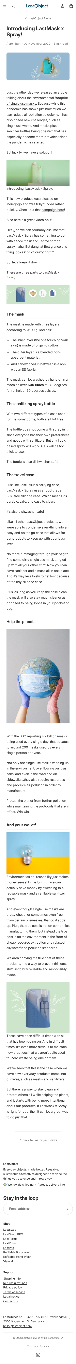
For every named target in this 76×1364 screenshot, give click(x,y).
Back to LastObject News (40, 1140)
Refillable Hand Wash (17, 1257)
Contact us (10, 1301)
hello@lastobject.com (17, 1326)
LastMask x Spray (53, 1106)
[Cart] (71, 6)
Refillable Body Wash (17, 1252)
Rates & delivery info (51, 1184)
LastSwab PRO (13, 1234)
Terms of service (14, 1292)
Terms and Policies (38, 1346)
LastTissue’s (29, 485)
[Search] (13, 6)
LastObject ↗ (55, 1337)
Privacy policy (12, 1287)
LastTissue (10, 1238)
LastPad (8, 1247)
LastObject (28, 1337)
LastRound (10, 1243)
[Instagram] (38, 1354)
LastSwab (9, 1229)
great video (35, 220)
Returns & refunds (15, 1283)
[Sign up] (66, 1209)
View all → (10, 1261)
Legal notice (11, 1296)
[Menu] (4, 6)
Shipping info (12, 1278)
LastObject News (40, 18)
